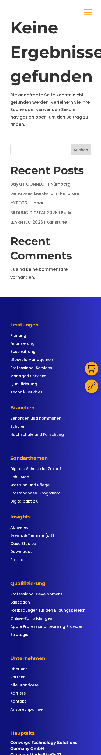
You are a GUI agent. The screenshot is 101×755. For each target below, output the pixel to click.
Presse (16, 560)
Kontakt (18, 701)
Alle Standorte (24, 685)
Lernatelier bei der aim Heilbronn (45, 193)
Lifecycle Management (32, 360)
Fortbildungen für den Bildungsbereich (48, 610)
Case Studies (23, 544)
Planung (18, 335)
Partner (17, 677)
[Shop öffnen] (91, 369)
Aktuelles (19, 527)
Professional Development (36, 594)
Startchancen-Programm (35, 493)
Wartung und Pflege (30, 485)
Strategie (19, 635)
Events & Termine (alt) (32, 536)
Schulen (18, 426)
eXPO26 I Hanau (27, 203)
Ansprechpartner (27, 709)
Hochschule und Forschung (37, 435)
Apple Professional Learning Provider (46, 627)
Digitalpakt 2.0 (24, 501)
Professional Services (31, 368)
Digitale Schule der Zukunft (36, 469)
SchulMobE (20, 477)
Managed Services (28, 376)
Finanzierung (22, 344)
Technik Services (26, 392)
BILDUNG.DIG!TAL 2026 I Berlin (41, 213)
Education (20, 602)
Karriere (18, 693)
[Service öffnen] (91, 386)
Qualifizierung (23, 384)
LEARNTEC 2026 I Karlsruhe (38, 222)
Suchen (81, 150)
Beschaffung (23, 352)
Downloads (21, 552)
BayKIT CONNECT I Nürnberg (40, 184)
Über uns (19, 669)
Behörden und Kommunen (35, 418)
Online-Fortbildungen (31, 618)
